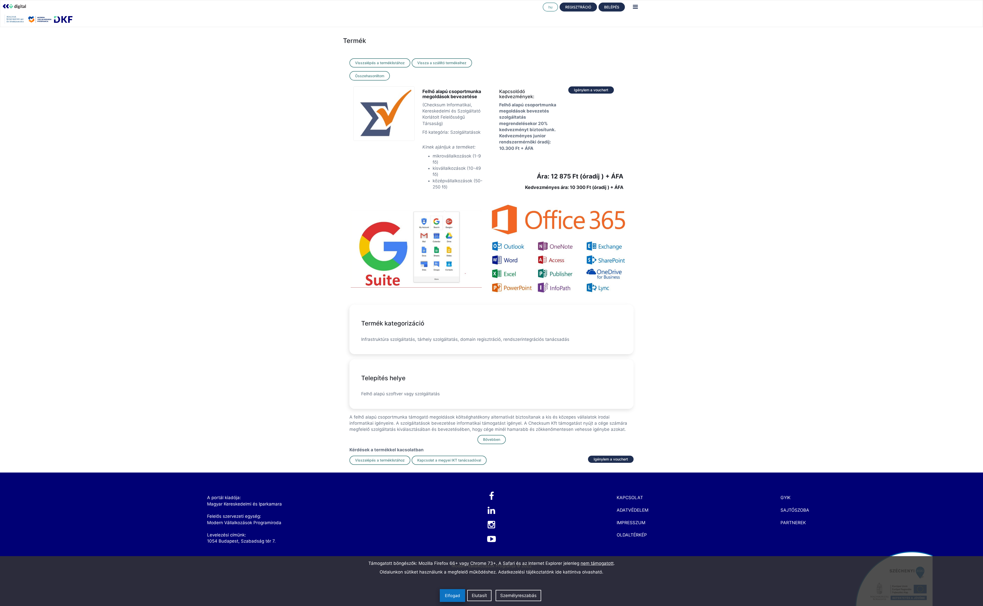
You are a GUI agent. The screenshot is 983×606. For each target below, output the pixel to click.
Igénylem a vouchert (591, 90)
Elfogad (452, 595)
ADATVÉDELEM (632, 510)
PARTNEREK (793, 522)
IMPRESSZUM (631, 522)
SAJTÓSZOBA (795, 510)
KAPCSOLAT (630, 497)
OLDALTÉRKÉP (632, 534)
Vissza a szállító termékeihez (441, 63)
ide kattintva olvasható (578, 572)
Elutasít (479, 595)
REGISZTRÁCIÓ (578, 7)
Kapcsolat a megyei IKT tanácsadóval (449, 460)
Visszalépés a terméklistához (380, 63)
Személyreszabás (518, 595)
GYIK (785, 497)
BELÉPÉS (611, 7)
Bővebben (491, 439)
